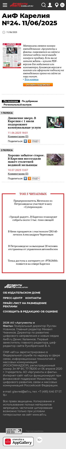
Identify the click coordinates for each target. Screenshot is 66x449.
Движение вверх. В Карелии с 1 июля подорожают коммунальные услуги (24, 123)
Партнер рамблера (34, 431)
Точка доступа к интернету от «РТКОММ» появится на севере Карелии (33, 262)
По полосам (11, 101)
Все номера (31, 79)
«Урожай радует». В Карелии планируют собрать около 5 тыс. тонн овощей (33, 218)
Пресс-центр (12, 298)
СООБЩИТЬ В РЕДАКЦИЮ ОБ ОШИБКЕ (30, 311)
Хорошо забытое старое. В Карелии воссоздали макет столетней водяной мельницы (26, 160)
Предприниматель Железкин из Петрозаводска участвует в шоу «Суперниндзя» (33, 203)
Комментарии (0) (18, 136)
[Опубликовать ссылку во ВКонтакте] (25, 141)
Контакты (33, 298)
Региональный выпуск (18, 104)
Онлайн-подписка (38, 84)
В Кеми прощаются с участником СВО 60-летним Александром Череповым (33, 233)
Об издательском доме (21, 292)
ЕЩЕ (35, 141)
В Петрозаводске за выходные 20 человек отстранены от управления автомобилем (33, 247)
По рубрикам (30, 101)
